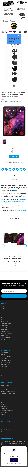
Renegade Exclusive (6, 372)
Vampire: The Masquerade (8, 391)
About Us (3, 314)
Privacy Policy (4, 329)
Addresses (3, 426)
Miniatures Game (5, 362)
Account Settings (5, 432)
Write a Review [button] (18, 101)
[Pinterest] (17, 169)
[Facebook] (2, 169)
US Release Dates (5, 310)
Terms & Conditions (6, 337)
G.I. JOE (3, 387)
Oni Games (4, 405)
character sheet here (20, 210)
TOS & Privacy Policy (6, 341)
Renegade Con (5, 354)
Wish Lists (3, 428)
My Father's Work (5, 397)
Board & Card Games (6, 368)
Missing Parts (4, 327)
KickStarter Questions (6, 321)
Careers (3, 316)
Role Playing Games (6, 360)
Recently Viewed (5, 430)
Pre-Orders (4, 366)
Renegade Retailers (6, 331)
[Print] (10, 169)
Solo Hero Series (5, 364)
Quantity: (14, 148)
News (2, 306)
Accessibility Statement (7, 343)
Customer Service (6, 318)
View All (3, 414)
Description (14, 175)
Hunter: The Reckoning (7, 410)
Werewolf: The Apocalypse (8, 393)
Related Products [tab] (14, 218)
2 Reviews (14, 179)
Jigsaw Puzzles (5, 403)
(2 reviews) (10, 101)
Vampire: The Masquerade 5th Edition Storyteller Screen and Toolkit (13, 201)
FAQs (2, 308)
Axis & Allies (4, 412)
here (15, 190)
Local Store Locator (6, 323)
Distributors (4, 320)
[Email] (6, 169)
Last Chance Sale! (5, 352)
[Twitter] (13, 169)
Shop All (3, 376)
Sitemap (3, 339)
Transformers (4, 389)
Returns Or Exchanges (7, 333)
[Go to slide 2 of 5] (25, 246)
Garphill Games (5, 401)
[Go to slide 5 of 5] (3, 246)
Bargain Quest (5, 395)
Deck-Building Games (6, 370)
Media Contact (5, 325)
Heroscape (4, 358)
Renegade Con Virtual (6, 312)
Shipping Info (4, 335)
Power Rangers (5, 385)
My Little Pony (4, 408)
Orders (3, 424)
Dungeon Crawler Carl (7, 356)
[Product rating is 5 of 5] (4, 101)
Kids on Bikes (4, 406)
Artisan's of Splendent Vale (8, 399)
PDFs (2, 374)
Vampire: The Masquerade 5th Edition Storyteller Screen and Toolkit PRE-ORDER (14, 260)
